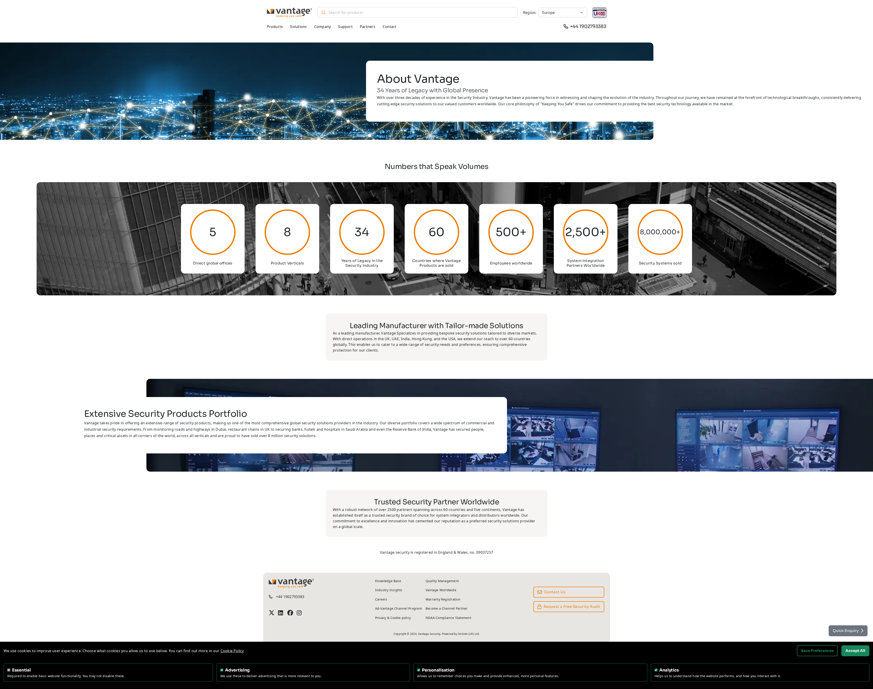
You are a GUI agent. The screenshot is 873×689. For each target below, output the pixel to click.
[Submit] (323, 13)
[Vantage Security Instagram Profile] (299, 613)
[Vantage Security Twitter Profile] (271, 613)
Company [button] (322, 26)
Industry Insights (388, 590)
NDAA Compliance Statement (448, 618)
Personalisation (438, 670)
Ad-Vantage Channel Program (398, 608)
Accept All (855, 650)
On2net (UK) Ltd (468, 634)
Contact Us (555, 592)
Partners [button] (367, 26)
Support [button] (345, 26)
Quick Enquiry (846, 630)
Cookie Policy (232, 650)
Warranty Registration (443, 599)
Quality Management (442, 581)
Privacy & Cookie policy (393, 618)
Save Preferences (817, 650)
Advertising (237, 670)
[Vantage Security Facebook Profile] (290, 613)
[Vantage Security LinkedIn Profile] (281, 613)
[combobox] (417, 12)
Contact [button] (389, 26)
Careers (381, 599)
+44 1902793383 (588, 26)
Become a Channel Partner (447, 608)
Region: (530, 12)
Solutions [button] (298, 26)
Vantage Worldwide (441, 590)
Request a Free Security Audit (572, 606)
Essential (21, 670)
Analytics (669, 670)
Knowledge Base (388, 581)
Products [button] (275, 26)
